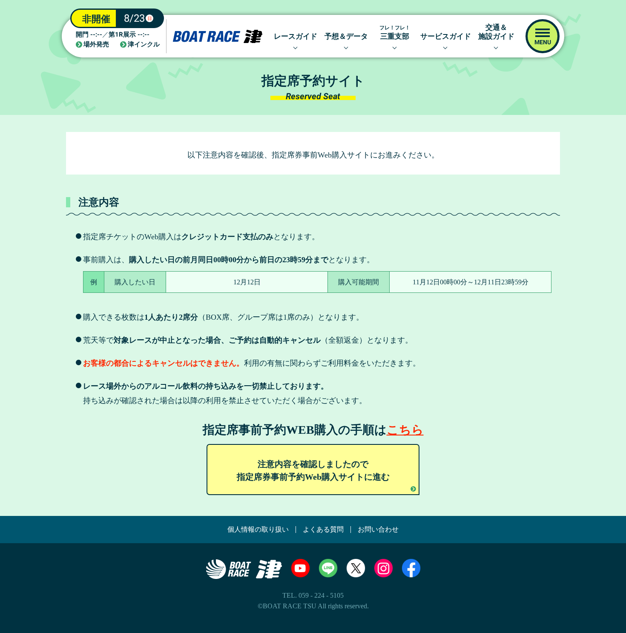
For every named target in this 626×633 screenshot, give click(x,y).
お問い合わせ (378, 529)
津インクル (144, 44)
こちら (405, 429)
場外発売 (96, 44)
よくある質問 (323, 529)
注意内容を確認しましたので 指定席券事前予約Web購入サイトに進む (313, 470)
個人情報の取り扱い (258, 529)
